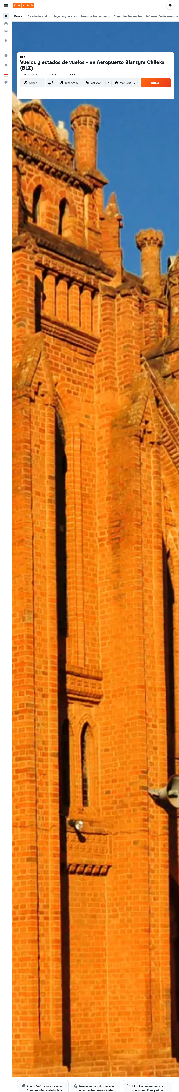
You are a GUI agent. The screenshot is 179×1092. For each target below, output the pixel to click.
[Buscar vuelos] (5, 16)
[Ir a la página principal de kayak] (23, 5)
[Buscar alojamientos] (5, 23)
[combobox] (73, 74)
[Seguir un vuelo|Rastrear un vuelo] (5, 48)
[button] (6, 5)
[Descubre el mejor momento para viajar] (5, 55)
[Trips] (5, 65)
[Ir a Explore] (5, 40)
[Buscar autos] (5, 30)
